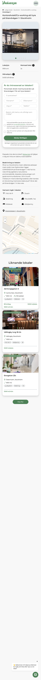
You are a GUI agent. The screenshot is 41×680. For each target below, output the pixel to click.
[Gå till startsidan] (3, 10)
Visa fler (20, 402)
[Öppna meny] (36, 3)
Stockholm (17, 10)
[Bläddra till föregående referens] (4, 41)
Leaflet (29, 253)
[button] (19, 233)
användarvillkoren (19, 124)
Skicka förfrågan (20, 138)
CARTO (33, 253)
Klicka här (26, 154)
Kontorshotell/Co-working (28, 10)
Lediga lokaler (9, 10)
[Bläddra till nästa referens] (36, 41)
